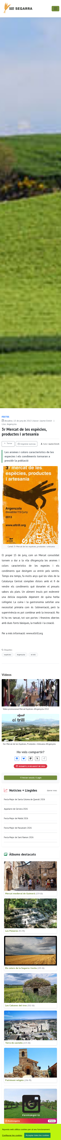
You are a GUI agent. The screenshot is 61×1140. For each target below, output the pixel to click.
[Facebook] (17, 758)
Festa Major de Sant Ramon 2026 (18, 837)
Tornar (9, 443)
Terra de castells (17, 1042)
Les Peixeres (15, 930)
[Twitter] (37, 758)
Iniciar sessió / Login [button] (31, 777)
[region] (30, 1132)
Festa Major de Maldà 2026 (16, 818)
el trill (33, 655)
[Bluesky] (23, 758)
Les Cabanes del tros (19, 1005)
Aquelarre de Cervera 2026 (16, 809)
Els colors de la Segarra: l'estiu (24, 968)
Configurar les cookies (12, 1135)
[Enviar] (44, 758)
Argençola (21, 655)
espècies (7, 655)
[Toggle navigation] (55, 8)
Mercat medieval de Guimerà (24, 893)
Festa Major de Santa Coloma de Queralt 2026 (24, 799)
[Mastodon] (30, 758)
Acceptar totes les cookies (37, 1135)
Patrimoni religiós (18, 1080)
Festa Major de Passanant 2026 (18, 827)
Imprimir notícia (27, 443)
